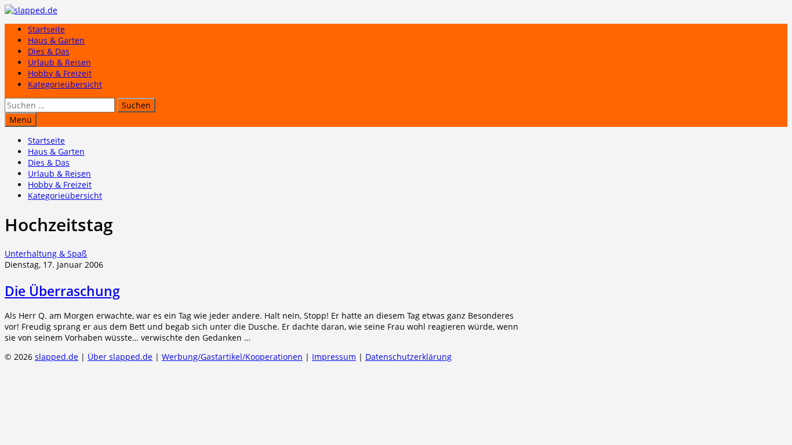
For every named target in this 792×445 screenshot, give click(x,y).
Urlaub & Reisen (59, 62)
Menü (20, 119)
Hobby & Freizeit (60, 73)
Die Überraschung (62, 291)
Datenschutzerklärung (408, 356)
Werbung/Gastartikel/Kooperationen (232, 356)
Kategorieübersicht (65, 84)
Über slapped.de (120, 356)
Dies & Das (49, 51)
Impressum (334, 356)
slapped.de (56, 356)
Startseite (46, 29)
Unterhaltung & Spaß (46, 253)
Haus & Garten (56, 40)
